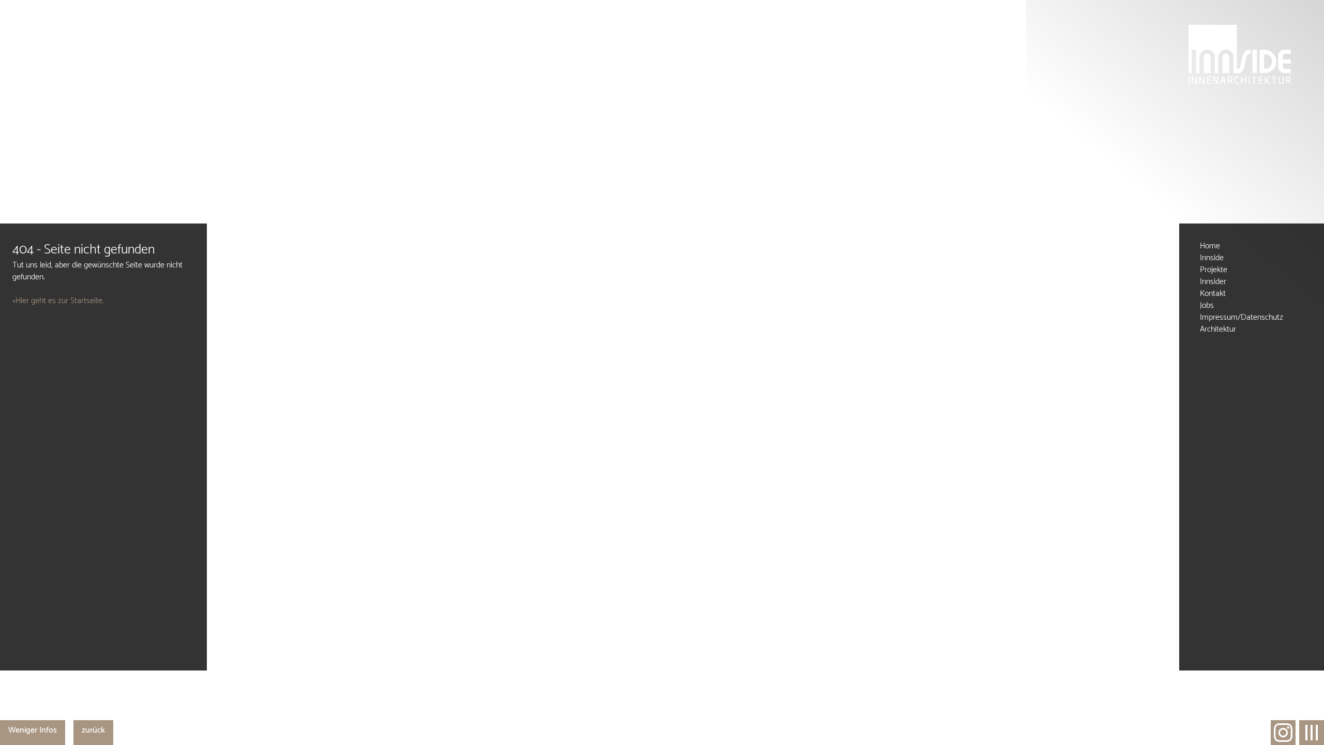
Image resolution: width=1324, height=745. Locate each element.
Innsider (1213, 282)
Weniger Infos (32, 730)
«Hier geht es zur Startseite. (57, 301)
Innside (1212, 258)
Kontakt (1213, 294)
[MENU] (1311, 732)
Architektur (1218, 329)
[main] (103, 447)
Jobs (1207, 305)
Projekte (1213, 270)
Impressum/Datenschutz (1241, 317)
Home (1210, 246)
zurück (93, 730)
